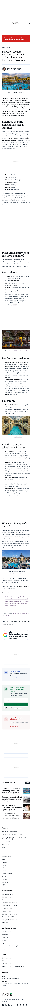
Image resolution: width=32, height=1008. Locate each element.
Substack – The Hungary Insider (12, 946)
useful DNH (10, 625)
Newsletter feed (7, 932)
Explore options (14, 678)
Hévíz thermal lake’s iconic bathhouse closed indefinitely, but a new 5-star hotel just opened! (16, 603)
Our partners (6, 842)
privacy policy (17, 708)
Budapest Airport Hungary (10, 914)
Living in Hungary (7, 894)
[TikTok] (14, 1005)
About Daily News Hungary (10, 831)
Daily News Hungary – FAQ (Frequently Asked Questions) (14, 838)
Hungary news (6, 856)
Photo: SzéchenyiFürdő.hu (16, 92)
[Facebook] (6, 1005)
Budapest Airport (7, 897)
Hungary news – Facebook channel (12, 949)
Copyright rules (6, 958)
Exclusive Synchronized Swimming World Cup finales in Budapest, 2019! (11, 791)
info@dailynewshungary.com (11, 978)
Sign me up (16, 705)
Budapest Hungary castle (10, 920)
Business (4, 862)
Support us (13, 726)
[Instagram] (9, 1005)
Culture (4, 871)
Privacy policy (6, 961)
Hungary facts (6, 911)
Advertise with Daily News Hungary (13, 966)
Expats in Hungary (17, 621)
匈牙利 (4, 885)
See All (27, 782)
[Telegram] (20, 1005)
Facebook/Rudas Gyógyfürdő (18, 351)
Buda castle (5, 922)
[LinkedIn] (3, 1005)
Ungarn (4, 879)
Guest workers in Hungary (10, 905)
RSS (3, 943)
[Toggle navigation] (3, 23)
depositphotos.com (16, 573)
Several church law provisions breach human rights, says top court (12, 807)
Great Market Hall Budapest (10, 917)
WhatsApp (5, 934)
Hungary (27, 621)
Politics (4, 859)
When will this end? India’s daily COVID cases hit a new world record (11, 816)
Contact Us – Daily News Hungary (12, 834)
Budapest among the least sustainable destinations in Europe (12, 799)
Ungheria (5, 882)
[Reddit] (23, 1005)
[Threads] (26, 1005)
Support (4, 847)
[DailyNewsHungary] (16, 23)
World (4, 876)
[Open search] (29, 23)
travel (4, 625)
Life (3, 868)
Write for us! (5, 844)
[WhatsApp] (17, 1005)
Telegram (5, 937)
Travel (4, 865)
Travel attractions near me (10, 903)
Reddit (4, 940)
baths (8, 621)
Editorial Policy (6, 964)
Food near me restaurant (9, 900)
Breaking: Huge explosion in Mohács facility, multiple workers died (16, 38)
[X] (11, 1005)
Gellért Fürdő (18, 437)
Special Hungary (7, 873)
